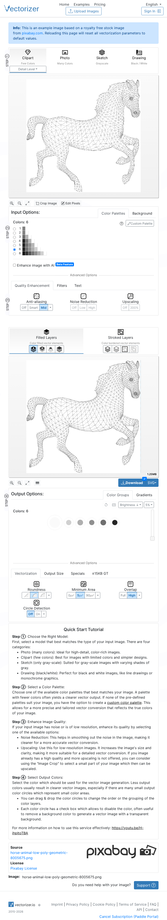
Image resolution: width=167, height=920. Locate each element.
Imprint (57, 904)
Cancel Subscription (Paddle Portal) (129, 916)
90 (90, 595)
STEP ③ (7, 304)
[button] (153, 4)
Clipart (28, 60)
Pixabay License (23, 868)
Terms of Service (133, 904)
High (92, 307)
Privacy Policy (77, 904)
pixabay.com (32, 33)
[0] (33, 349)
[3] (133, 349)
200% (134, 307)
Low (82, 307)
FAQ (153, 904)
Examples (82, 4)
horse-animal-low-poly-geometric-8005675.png (62, 877)
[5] (116, 349)
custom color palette (124, 702)
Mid (44, 307)
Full (123, 595)
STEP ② (7, 232)
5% (147, 505)
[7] (107, 349)
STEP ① (7, 60)
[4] (59, 349)
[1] (50, 349)
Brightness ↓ (129, 505)
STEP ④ (6, 500)
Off (30, 614)
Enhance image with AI (44, 265)
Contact (152, 909)
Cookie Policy (104, 904)
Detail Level (26, 69)
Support (144, 885)
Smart (33, 307)
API (139, 909)
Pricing (99, 4)
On (38, 614)
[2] (124, 349)
